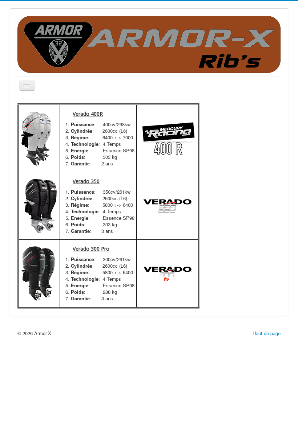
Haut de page (267, 333)
